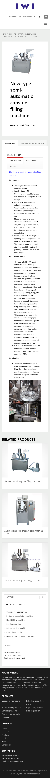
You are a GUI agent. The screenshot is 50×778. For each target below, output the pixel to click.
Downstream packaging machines (20, 636)
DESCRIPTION (15, 160)
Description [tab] (10, 143)
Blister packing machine (16, 628)
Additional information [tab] (32, 143)
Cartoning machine (14, 632)
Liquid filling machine (15, 620)
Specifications (31, 160)
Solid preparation (13, 624)
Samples (13, 166)
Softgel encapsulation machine (19, 616)
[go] (42, 597)
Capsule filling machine (27, 125)
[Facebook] (40, 17)
